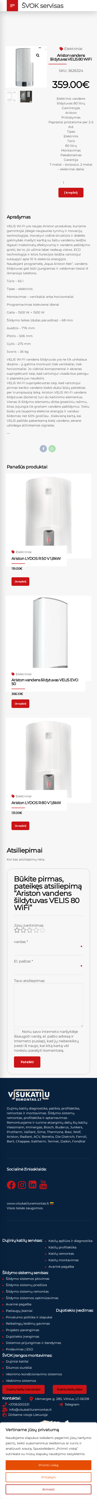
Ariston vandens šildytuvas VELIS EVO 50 (45, 682)
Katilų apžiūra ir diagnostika (70, 1241)
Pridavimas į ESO (19, 1349)
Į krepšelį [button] (20, 581)
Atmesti (48, 1489)
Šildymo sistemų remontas (27, 1291)
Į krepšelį (71, 192)
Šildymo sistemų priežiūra (26, 1285)
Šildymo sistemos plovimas (27, 1279)
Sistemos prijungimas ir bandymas (33, 1343)
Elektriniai (73, 49)
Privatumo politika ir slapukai (29, 1317)
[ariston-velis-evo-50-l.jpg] (48, 638)
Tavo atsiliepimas (29, 981)
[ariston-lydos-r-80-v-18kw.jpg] (48, 760)
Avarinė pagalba (61, 1267)
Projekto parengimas (22, 1330)
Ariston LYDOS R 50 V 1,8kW (36, 558)
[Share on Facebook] (43, 448)
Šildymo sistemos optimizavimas (32, 1298)
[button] (39, 53)
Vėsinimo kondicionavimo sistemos (34, 1374)
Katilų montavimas (63, 1260)
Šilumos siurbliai (19, 1368)
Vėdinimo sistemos (21, 1381)
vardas (21, 942)
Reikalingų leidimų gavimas (28, 1324)
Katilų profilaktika (62, 1247)
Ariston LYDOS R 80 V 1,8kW (36, 802)
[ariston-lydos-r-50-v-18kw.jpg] (48, 516)
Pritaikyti (48, 1477)
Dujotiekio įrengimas (22, 1337)
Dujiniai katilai (17, 1361)
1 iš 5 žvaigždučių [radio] (16, 930)
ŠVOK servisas (42, 5)
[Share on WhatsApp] (52, 448)
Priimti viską (48, 1465)
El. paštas (23, 961)
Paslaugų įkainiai (19, 1311)
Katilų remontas (61, 1254)
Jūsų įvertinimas (29, 925)
